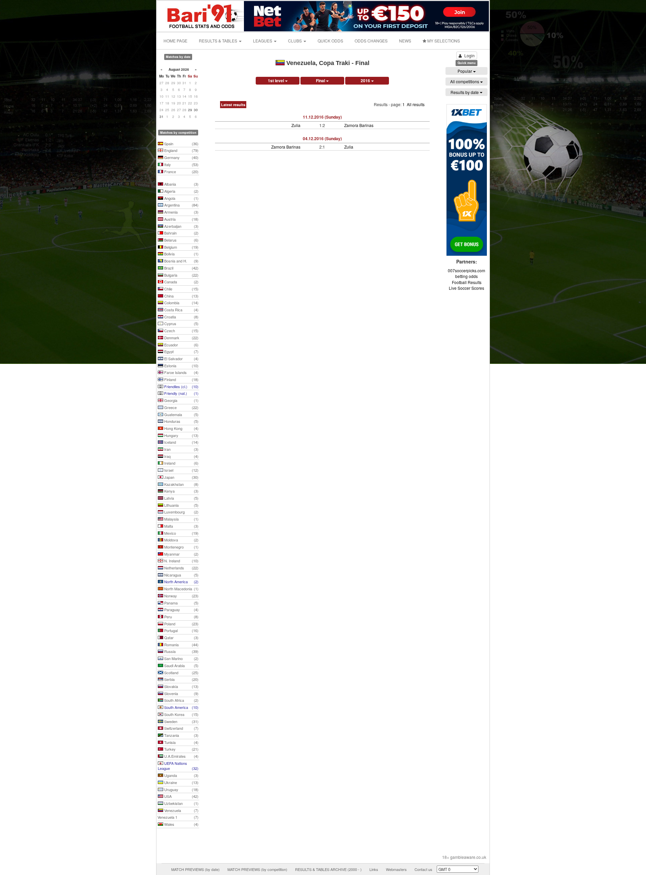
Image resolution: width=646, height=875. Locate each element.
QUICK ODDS (330, 40)
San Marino (181, 658)
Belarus (181, 240)
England (181, 150)
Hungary (181, 435)
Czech (181, 330)
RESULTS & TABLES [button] (218, 40)
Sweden (181, 721)
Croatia (181, 316)
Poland (181, 623)
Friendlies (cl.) (181, 386)
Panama (181, 602)
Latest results (233, 104)
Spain (181, 143)
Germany (181, 157)
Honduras (181, 421)
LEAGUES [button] (263, 40)
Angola (181, 198)
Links (373, 869)
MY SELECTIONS (443, 40)
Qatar (181, 637)
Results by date (465, 92)
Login (469, 55)
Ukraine (181, 782)
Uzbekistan (181, 803)
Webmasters (396, 869)
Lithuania (181, 505)
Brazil (181, 268)
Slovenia (181, 693)
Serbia (181, 679)
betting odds (466, 276)
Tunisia (181, 742)
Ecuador (181, 344)
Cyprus (181, 323)
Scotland (181, 672)
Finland (181, 379)
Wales (181, 824)
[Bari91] (201, 15)
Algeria (181, 191)
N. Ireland (181, 560)
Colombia (181, 302)
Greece (181, 407)
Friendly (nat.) (181, 393)
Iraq (181, 456)
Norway (181, 595)
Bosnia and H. (181, 260)
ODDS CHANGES (371, 40)
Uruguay (181, 789)
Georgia (181, 400)
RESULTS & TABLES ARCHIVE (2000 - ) (328, 869)
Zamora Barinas (358, 125)
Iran (181, 449)
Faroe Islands (181, 372)
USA (181, 796)
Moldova (181, 539)
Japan (181, 477)
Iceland (181, 442)
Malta (181, 526)
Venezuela (181, 810)
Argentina (181, 205)
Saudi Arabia (181, 665)
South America (181, 707)
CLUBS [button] (295, 40)
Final (321, 80)
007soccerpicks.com (466, 270)
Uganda (181, 775)
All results (416, 104)
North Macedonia (181, 588)
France (181, 171)
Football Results (466, 282)
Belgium (181, 247)
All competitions (465, 81)
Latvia (181, 498)
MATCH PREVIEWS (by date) (195, 869)
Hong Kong (181, 428)
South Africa (181, 700)
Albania (181, 184)
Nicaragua (181, 574)
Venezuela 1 (178, 817)
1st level (276, 80)
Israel (181, 470)
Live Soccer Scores (466, 288)
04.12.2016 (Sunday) (322, 138)
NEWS (405, 40)
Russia (181, 651)
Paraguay (181, 609)
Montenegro (181, 547)
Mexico (181, 533)
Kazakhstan (181, 484)
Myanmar (181, 554)
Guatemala (181, 414)
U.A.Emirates (181, 756)
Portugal (181, 630)
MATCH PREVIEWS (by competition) (257, 869)
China (181, 296)
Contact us (423, 869)
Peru (181, 616)
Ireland (181, 463)
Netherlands (181, 567)
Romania (181, 644)
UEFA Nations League (178, 765)
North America (181, 581)
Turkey (181, 749)
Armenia (181, 212)
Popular (465, 71)
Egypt (181, 351)
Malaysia (181, 519)
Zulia (295, 125)
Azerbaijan (181, 226)
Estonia (181, 365)
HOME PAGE (175, 40)
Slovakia (181, 686)
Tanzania (181, 735)
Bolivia (181, 253)
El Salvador (181, 358)
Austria (181, 219)
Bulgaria (181, 275)
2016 (366, 80)
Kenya (181, 491)
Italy (181, 164)
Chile (181, 288)
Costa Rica (181, 309)
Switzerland (181, 728)
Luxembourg (181, 511)
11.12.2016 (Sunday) (322, 117)
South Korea (181, 714)
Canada (181, 281)
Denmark (181, 337)
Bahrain (181, 233)
